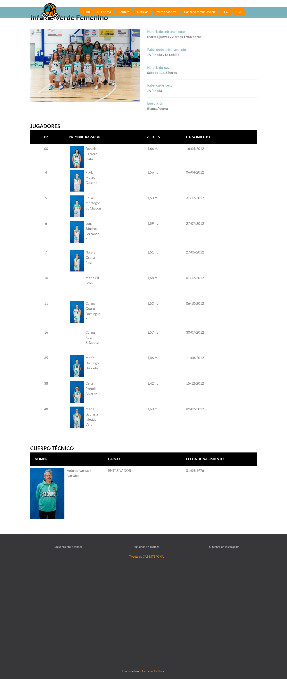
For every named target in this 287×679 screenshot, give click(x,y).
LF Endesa (104, 11)
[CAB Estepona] (50, 11)
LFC (225, 11)
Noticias (142, 11)
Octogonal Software (154, 671)
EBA (239, 11)
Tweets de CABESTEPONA (146, 556)
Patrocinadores (166, 11)
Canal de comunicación (199, 11)
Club (86, 11)
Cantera (124, 11)
